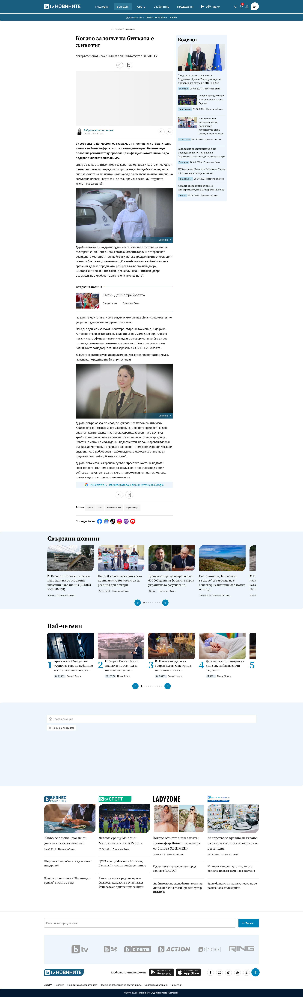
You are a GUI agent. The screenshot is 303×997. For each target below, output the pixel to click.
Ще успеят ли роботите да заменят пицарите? (68, 863)
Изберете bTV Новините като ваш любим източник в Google (127, 484)
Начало (118, 29)
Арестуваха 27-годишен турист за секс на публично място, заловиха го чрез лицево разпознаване (73, 665)
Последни (102, 6)
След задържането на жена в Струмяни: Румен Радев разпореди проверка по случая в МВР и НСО (199, 79)
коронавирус (132, 507)
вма (100, 507)
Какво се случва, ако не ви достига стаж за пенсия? (65, 840)
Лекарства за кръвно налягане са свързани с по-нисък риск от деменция (233, 843)
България (122, 6)
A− (161, 131)
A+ (169, 131)
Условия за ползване (156, 984)
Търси (249, 923)
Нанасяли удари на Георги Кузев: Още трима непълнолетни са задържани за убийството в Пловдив (174, 665)
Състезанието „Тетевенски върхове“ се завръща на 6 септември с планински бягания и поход (222, 582)
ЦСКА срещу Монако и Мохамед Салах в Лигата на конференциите (201, 171)
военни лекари (114, 507)
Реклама (59, 984)
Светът (141, 6)
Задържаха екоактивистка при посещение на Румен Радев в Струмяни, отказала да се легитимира (201, 152)
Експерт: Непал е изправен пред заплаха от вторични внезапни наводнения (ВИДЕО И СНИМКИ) (69, 582)
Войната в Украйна (157, 17)
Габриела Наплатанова (98, 130)
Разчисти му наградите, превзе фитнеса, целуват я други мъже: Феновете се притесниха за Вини (121, 882)
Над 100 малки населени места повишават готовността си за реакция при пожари (211, 126)
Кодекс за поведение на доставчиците (121, 984)
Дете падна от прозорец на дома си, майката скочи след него (225, 665)
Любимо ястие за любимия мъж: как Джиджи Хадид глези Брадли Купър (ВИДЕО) (178, 887)
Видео (173, 17)
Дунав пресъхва (135, 17)
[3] (241, 7)
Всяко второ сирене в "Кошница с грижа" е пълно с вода (67, 880)
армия (90, 507)
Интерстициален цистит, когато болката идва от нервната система (231, 868)
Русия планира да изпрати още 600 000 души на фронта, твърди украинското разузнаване (171, 580)
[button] (137, 602)
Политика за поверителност (82, 984)
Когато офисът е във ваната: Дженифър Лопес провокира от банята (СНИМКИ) (176, 843)
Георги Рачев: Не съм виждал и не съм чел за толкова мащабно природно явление (122, 665)
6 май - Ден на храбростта (124, 295)
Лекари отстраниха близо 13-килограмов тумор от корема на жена (201, 187)
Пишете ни (176, 984)
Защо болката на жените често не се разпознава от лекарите (232, 885)
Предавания (185, 6)
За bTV (48, 984)
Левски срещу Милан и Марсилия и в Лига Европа (211, 99)
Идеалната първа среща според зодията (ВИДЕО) (174, 868)
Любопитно (161, 6)
